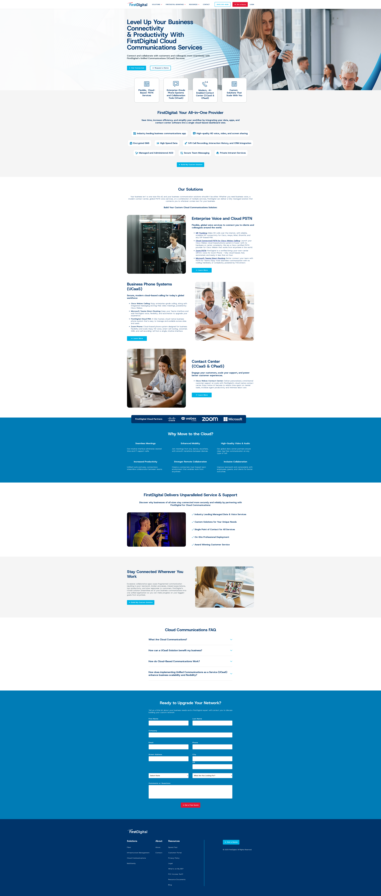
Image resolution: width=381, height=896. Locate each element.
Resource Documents (177, 879)
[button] (157, 4)
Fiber (129, 847)
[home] (137, 4)
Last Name (197, 719)
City (194, 754)
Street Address (155, 754)
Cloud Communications (136, 858)
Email (151, 743)
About (157, 847)
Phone (195, 743)
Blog (170, 885)
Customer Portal (175, 853)
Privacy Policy (173, 858)
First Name (153, 719)
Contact (206, 4)
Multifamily (131, 863)
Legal (170, 863)
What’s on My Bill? (176, 869)
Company (153, 731)
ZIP (193, 762)
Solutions (156, 4)
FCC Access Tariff (175, 874)
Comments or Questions (159, 783)
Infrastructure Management (138, 853)
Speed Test (173, 847)
